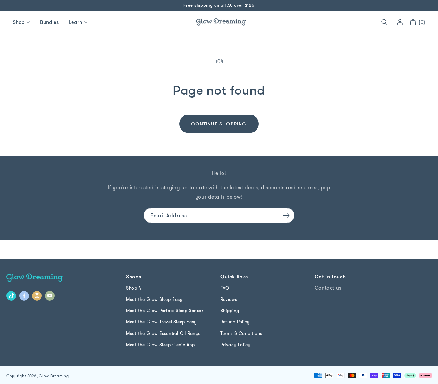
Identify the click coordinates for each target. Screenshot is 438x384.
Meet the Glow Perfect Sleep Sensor (164, 310)
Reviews (228, 299)
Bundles (49, 22)
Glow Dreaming (54, 375)
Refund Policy (235, 322)
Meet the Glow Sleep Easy (154, 299)
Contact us (328, 288)
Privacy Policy (235, 344)
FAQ (224, 288)
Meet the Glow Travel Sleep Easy (161, 322)
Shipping (229, 310)
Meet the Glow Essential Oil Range (163, 333)
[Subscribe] (286, 215)
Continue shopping (219, 124)
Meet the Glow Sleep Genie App (160, 344)
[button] (384, 22)
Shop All (135, 288)
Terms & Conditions (241, 333)
